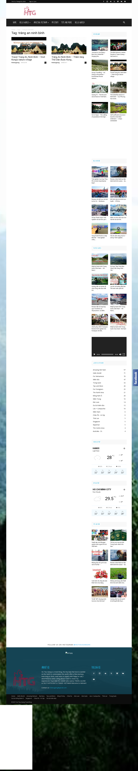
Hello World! (80, 23)
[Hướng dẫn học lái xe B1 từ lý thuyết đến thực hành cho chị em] (118, 591)
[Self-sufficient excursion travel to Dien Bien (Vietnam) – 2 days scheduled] (118, 107)
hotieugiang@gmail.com (58, 688)
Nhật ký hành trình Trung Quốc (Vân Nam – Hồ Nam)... (99, 268)
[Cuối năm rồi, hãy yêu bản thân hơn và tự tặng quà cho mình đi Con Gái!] (100, 573)
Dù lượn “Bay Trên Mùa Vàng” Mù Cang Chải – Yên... (117, 268)
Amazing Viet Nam (17, 53)
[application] (109, 347)
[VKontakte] (121, 1)
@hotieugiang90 (82, 645)
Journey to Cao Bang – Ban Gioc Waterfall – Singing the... (99, 54)
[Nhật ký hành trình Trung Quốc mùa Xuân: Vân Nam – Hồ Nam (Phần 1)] (118, 319)
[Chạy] (94, 354)
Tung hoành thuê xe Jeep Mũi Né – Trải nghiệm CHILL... (99, 237)
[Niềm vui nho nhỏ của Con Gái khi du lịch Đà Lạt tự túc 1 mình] (118, 210)
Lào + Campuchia (95, 696)
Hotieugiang (15, 62)
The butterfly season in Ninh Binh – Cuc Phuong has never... (117, 96)
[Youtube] (125, 1)
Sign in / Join (32, 1)
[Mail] (110, 1)
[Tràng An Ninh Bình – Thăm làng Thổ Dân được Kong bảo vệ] (69, 45)
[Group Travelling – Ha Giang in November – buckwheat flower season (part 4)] (100, 65)
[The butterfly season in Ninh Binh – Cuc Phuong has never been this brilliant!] (118, 87)
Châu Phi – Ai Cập (39, 698)
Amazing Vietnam (40, 23)
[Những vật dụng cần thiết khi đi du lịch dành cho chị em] (118, 573)
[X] (114, 1)
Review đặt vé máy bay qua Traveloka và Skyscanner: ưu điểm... (99, 308)
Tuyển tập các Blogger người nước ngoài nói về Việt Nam (99, 544)
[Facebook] (103, 1)
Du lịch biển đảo (51, 698)
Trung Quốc (112, 696)
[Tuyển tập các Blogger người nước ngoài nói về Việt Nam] (100, 535)
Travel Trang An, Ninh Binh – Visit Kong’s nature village (28, 58)
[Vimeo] (117, 1)
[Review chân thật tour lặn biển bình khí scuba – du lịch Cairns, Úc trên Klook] (118, 171)
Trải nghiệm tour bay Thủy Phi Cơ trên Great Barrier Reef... (99, 181)
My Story (55, 23)
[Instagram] (107, 1)
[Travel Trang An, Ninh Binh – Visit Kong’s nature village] (28, 45)
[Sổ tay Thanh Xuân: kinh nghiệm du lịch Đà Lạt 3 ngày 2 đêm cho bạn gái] (100, 210)
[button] (124, 23)
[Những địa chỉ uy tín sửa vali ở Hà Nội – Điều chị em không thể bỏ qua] (100, 555)
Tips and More (66, 23)
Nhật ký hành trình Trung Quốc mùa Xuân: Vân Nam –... (118, 329)
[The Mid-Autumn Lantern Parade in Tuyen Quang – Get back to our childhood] (118, 45)
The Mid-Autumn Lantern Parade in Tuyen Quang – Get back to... (118, 54)
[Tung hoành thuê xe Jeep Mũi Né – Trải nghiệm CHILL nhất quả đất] (100, 228)
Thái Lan (104, 696)
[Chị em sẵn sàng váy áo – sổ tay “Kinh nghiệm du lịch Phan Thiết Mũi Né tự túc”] (118, 228)
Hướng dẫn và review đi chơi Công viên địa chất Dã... (99, 288)
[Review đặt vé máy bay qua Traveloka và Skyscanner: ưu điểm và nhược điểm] (100, 299)
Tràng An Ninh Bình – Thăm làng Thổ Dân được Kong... (68, 58)
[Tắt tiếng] (120, 354)
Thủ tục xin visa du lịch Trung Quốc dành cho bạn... (117, 544)
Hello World (24, 23)
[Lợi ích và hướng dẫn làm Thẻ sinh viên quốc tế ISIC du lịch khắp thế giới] (118, 279)
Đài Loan (76, 696)
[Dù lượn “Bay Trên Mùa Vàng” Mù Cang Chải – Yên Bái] (118, 259)
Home (14, 23)
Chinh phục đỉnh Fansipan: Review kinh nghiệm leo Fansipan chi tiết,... (100, 329)
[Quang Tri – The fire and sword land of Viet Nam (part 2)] (100, 87)
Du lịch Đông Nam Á (17, 698)
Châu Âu (69, 696)
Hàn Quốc (85, 696)
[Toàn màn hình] (124, 354)
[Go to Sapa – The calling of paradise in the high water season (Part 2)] (100, 107)
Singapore (29, 698)
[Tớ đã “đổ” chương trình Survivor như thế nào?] (100, 591)
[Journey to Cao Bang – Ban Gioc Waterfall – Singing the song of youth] (100, 45)
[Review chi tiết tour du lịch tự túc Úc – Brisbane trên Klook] (100, 192)
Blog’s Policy (61, 696)
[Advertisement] (109, 140)
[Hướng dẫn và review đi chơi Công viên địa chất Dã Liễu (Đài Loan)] (100, 279)
